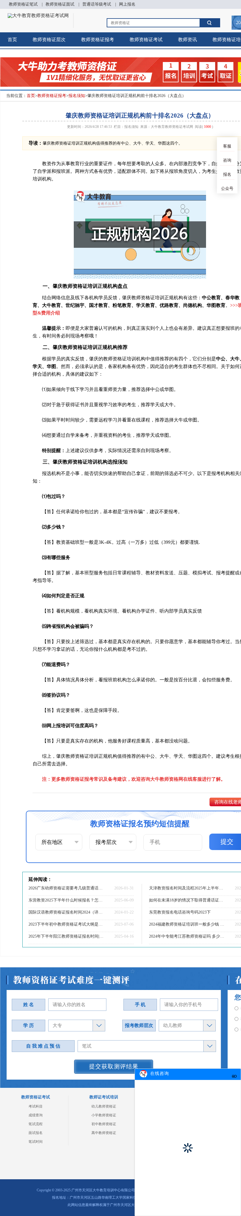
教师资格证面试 (60, 4)
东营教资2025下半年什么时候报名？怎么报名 (66, 900)
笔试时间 (36, 1142)
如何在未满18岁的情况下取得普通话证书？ (186, 900)
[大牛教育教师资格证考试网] (38, 15)
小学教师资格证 (103, 1115)
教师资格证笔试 (23, 4)
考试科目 (36, 1106)
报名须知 (76, 95)
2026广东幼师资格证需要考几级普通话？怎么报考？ (66, 888)
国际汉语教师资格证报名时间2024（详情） (66, 912)
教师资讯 (187, 39)
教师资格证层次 (49, 39)
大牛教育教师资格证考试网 (172, 127)
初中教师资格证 (103, 1124)
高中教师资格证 (103, 1133)
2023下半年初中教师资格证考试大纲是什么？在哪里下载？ (66, 924)
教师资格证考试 (146, 39)
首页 (12, 39)
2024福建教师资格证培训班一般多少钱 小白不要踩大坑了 (186, 924)
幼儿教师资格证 (103, 1106)
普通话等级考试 (96, 4)
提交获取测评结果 (113, 1066)
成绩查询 (36, 1115)
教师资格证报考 (97, 39)
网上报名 (127, 4)
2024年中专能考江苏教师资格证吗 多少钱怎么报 (186, 936)
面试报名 (36, 1133)
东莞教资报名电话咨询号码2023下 (180, 912)
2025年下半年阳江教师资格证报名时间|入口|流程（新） (66, 936)
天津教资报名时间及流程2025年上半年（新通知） (186, 888)
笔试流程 (36, 1124)
